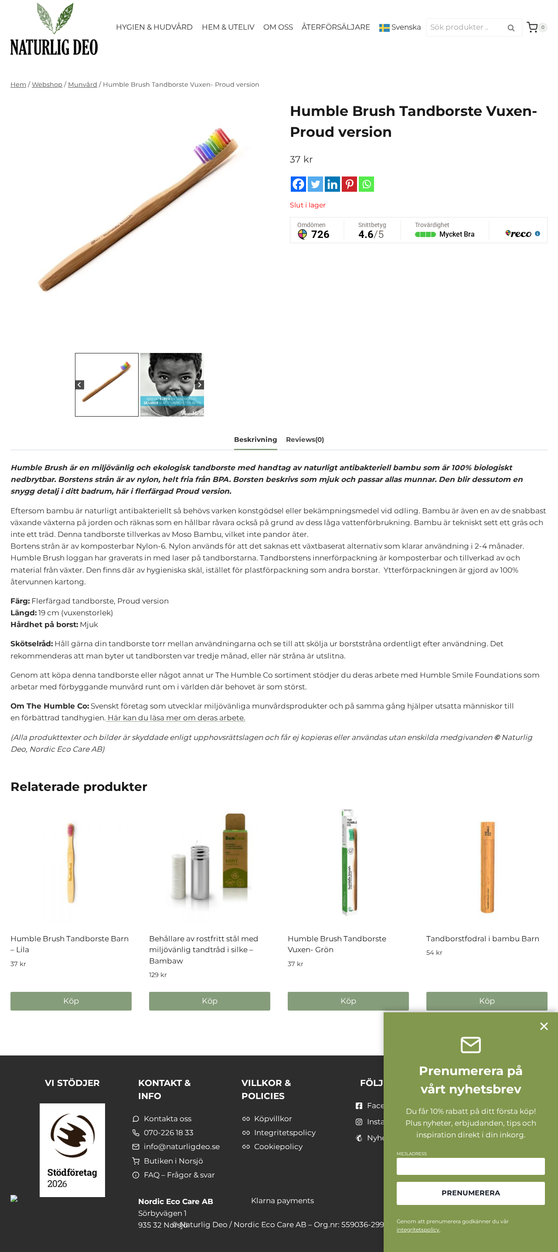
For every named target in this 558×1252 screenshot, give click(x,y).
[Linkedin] (332, 184)
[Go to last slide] (79, 384)
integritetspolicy (418, 1229)
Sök (513, 28)
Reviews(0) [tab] (305, 439)
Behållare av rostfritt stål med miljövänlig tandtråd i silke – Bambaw (204, 949)
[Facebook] (298, 184)
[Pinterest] (349, 184)
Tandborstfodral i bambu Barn (482, 938)
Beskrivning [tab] (255, 439)
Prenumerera (471, 1193)
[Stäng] (544, 1026)
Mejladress (412, 1154)
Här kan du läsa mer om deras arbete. (175, 717)
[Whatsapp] (366, 184)
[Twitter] (315, 184)
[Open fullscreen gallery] (259, 342)
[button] (107, 385)
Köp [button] (71, 1001)
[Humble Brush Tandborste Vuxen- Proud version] (139, 222)
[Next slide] (199, 384)
